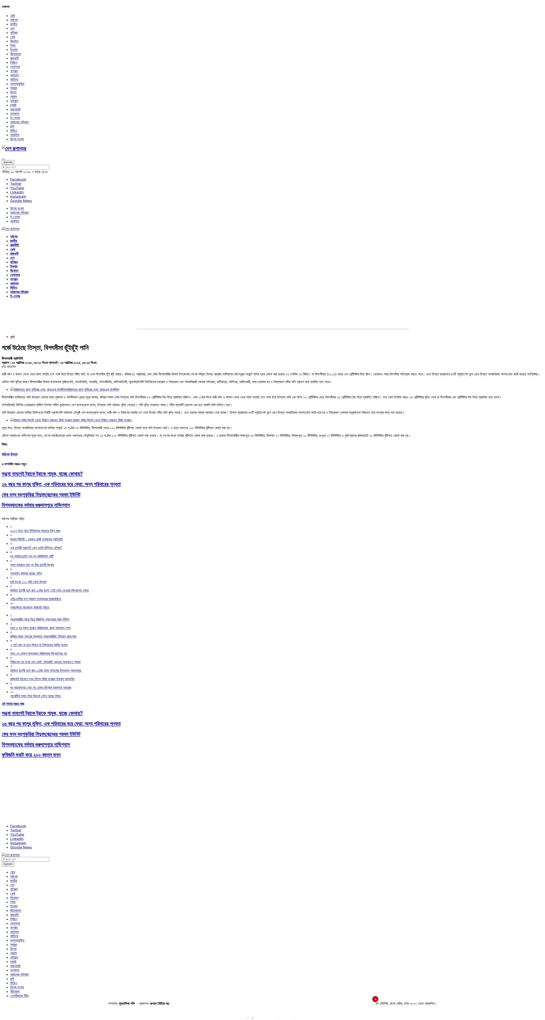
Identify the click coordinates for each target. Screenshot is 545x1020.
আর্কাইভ (14, 135)
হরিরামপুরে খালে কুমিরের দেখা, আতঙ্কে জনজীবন (92, 389)
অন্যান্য (14, 113)
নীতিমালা (14, 991)
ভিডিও (13, 130)
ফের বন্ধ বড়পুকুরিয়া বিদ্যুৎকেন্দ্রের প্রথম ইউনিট (41, 494)
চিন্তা (13, 92)
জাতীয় (13, 24)
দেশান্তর (15, 67)
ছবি (12, 126)
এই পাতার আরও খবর (13, 704)
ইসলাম (13, 50)
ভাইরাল (14, 101)
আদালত (14, 75)
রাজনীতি (14, 245)
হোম (12, 15)
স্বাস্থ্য (13, 88)
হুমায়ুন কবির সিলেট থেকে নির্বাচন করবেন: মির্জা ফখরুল (102, 420)
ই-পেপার (15, 118)
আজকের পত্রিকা (19, 122)
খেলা (12, 37)
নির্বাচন (13, 62)
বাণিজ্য (14, 32)
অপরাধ (14, 71)
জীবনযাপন (15, 54)
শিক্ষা (13, 45)
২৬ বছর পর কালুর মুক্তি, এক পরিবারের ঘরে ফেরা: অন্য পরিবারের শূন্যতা (61, 484)
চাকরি (13, 105)
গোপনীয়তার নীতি (19, 996)
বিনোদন (14, 41)
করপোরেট (15, 109)
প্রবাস (13, 96)
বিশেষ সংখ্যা (17, 139)
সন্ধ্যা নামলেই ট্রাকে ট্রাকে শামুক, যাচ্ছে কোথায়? (42, 474)
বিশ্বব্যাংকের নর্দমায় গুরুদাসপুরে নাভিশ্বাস (36, 505)
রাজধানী (14, 58)
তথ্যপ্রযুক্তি (17, 84)
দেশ (12, 28)
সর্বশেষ (13, 20)
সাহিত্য (14, 79)
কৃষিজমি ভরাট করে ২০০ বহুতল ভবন (31, 755)
